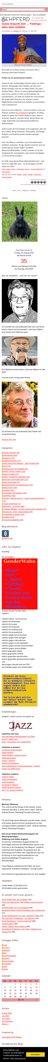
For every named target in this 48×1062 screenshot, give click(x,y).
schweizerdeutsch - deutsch (29, 766)
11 (31, 987)
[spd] (3, 966)
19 (36, 990)
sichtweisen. (37, 174)
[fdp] (3, 953)
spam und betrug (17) (12, 504)
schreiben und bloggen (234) (15, 493)
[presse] (3, 958)
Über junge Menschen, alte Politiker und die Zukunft (22, 902)
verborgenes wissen (23, 169)
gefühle (30, 174)
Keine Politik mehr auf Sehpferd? (15, 900)
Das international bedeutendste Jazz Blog (18, 736)
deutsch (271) (9, 458)
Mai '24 (21, 1000)
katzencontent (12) (11, 474)
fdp (5, 953)
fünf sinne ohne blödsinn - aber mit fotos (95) (21, 463)
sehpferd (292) (10, 496)
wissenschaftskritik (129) (13, 520)
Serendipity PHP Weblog (12, 1037)
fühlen (25, 174)
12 (36, 987)
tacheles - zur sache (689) (14, 506)
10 (26, 987)
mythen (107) (9, 490)
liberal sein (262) (10, 488)
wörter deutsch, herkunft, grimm (14, 755)
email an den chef (9, 440)
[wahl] (3, 969)
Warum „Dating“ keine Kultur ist (14, 926)
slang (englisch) (8, 782)
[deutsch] (3, 950)
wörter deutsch (7, 753)
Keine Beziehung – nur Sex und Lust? (17, 921)
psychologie (9, 961)
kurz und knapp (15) (12, 482)
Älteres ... (5, 1024)
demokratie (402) (10, 455)
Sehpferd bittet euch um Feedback (15, 908)
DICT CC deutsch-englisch (12, 790)
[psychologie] (3, 961)
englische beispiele (9, 779)
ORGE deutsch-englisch (11, 788)
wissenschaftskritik (37, 169)
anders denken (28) (11, 453)
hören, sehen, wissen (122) (14, 471)
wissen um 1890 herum (11, 769)
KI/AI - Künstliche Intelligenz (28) (17, 477)
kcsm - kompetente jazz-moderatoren (16, 742)
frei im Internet (21, 113)
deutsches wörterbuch (10, 763)
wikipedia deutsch (9, 758)
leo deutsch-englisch (10, 785)
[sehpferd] (3, 964)
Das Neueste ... (8, 1021)
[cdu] (3, 945)
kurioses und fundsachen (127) (16, 480)
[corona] (3, 948)
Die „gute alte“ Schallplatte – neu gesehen (18, 918)
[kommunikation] (3, 956)
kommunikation (10, 956)
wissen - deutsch (8, 761)
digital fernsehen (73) (12, 461)
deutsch (7, 950)
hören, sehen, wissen (9, 169)
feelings (19, 174)
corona (6, 948)
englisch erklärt (8, 777)
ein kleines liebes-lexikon (12, 750)
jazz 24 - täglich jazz (10, 739)
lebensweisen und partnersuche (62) (18, 485)
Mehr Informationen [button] (18, 1058)
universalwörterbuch (10, 766)
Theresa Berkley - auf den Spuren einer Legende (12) (25, 509)
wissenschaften (7, 177)
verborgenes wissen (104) (14, 514)
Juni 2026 (6, 1019)
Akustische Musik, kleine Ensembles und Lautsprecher (23, 910)
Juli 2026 (5, 1016)
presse (6, 958)
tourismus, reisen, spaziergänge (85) (18, 512)
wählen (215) (9, 517)
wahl (6, 969)
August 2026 (7, 1013)
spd (5, 966)
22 (15, 993)
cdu (5, 945)
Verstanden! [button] (35, 1054)
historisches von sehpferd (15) (16, 469)
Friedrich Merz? (8, 924)
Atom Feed (8, 538)
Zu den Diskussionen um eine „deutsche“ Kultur (21, 916)
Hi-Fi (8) (7, 466)
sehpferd (16, 31)
